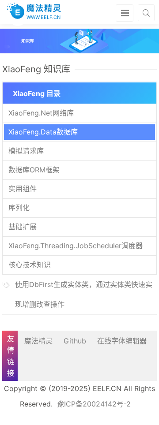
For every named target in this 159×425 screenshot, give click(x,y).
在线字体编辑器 (122, 340)
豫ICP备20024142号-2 (94, 403)
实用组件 (22, 188)
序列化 (19, 207)
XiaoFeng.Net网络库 (41, 112)
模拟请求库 (26, 150)
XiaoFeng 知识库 (36, 69)
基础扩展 (22, 226)
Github (75, 340)
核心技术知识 (29, 264)
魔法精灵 (38, 340)
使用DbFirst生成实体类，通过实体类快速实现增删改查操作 (83, 294)
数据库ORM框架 (34, 169)
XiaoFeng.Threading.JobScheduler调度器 (75, 245)
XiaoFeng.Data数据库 (43, 131)
